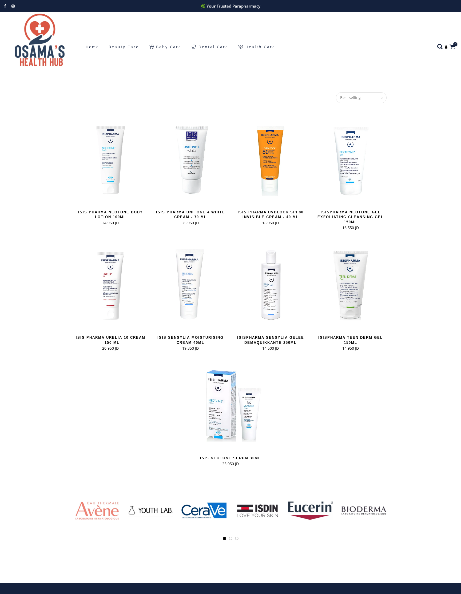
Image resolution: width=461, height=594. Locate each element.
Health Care (260, 46)
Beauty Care (124, 46)
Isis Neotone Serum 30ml (230, 458)
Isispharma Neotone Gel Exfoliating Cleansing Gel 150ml (350, 217)
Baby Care (168, 46)
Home (92, 46)
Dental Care (213, 46)
